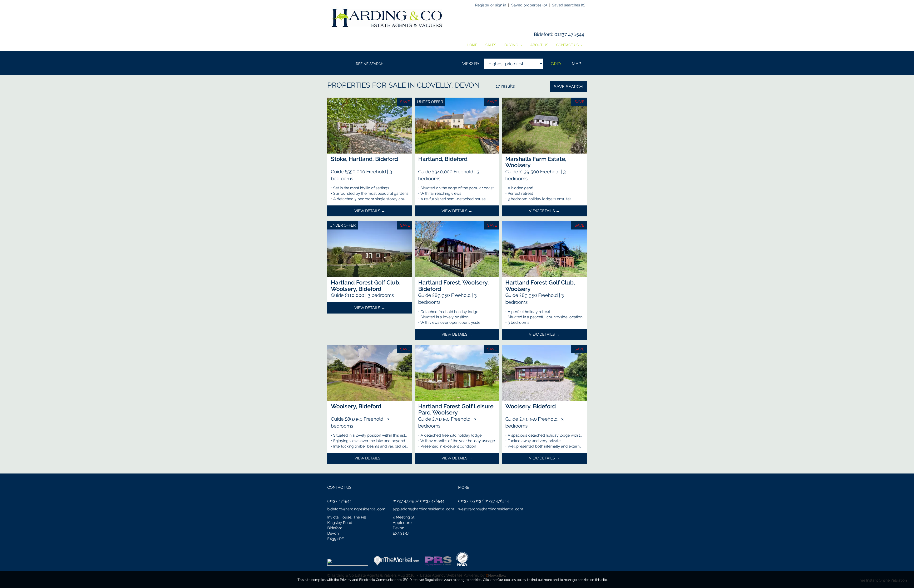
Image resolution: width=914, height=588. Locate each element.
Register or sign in (490, 5)
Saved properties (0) (529, 5)
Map (576, 63)
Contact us (568, 45)
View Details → (369, 211)
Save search (568, 86)
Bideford (543, 34)
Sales (490, 45)
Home (472, 45)
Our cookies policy (512, 580)
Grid (556, 63)
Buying (511, 45)
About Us (539, 45)
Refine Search (369, 64)
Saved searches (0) (568, 5)
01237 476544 (569, 34)
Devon (467, 85)
